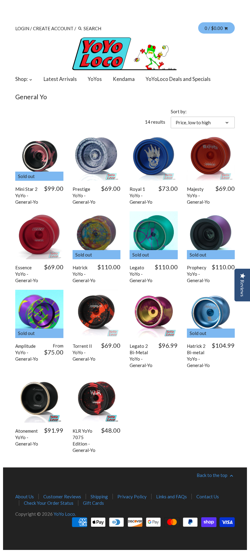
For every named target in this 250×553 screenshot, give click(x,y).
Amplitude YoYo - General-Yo (26, 352)
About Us (24, 496)
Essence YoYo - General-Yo (26, 274)
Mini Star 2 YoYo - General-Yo (26, 195)
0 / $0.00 (214, 28)
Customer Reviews (62, 496)
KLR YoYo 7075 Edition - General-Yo (84, 440)
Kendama (124, 79)
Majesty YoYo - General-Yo (198, 195)
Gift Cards (93, 503)
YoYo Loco (64, 514)
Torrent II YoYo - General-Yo (84, 352)
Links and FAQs (171, 496)
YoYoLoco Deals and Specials (178, 79)
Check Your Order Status (48, 503)
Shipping (99, 496)
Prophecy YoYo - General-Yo (198, 274)
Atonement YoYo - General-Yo (26, 437)
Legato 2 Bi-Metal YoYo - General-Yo (141, 355)
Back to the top (212, 475)
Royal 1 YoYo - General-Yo (141, 195)
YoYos (95, 79)
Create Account (53, 28)
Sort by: (179, 111)
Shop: (22, 79)
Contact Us (207, 496)
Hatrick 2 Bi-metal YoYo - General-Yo (198, 355)
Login (22, 28)
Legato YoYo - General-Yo (141, 274)
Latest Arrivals (60, 79)
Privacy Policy (132, 496)
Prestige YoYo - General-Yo (84, 195)
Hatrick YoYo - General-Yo (84, 274)
